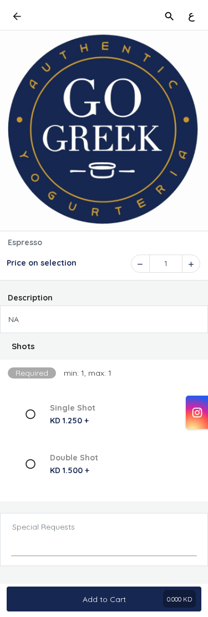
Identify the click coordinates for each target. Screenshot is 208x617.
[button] (104, 346)
